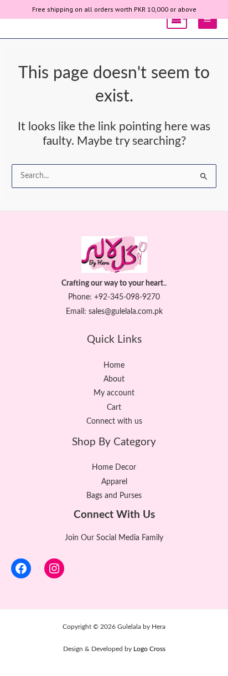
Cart (114, 407)
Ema (73, 312)
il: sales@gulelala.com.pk (122, 312)
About (114, 379)
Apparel (114, 482)
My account (114, 393)
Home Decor (114, 467)
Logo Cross (149, 648)
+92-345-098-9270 (127, 297)
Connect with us (114, 421)
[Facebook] (21, 568)
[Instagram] (54, 568)
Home (114, 365)
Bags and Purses (114, 496)
